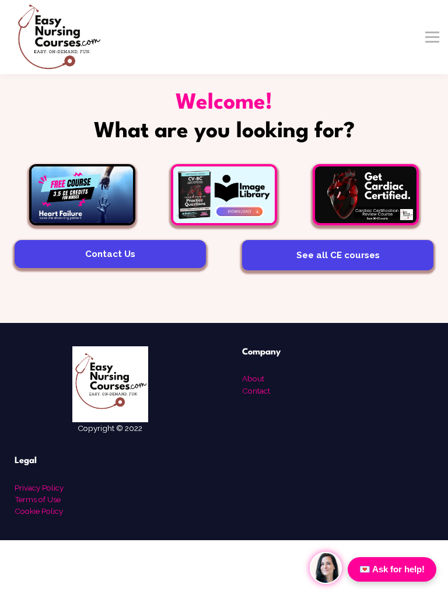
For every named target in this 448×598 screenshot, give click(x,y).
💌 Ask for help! (392, 569)
